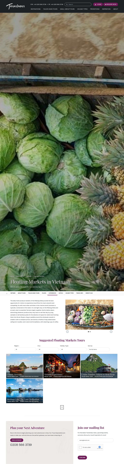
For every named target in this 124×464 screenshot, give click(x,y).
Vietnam (28, 276)
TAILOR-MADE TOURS (50, 9)
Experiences (52, 293)
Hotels (61, 293)
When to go (89, 293)
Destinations (20, 276)
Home (12, 276)
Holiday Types (70, 293)
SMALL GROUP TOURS (67, 9)
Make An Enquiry (17, 440)
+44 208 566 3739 (40, 4)
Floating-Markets (39, 276)
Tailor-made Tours (33, 293)
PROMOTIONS (94, 9)
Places (44, 293)
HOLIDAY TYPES (82, 9)
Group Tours (22, 293)
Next (111, 331)
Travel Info (79, 293)
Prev (67, 331)
